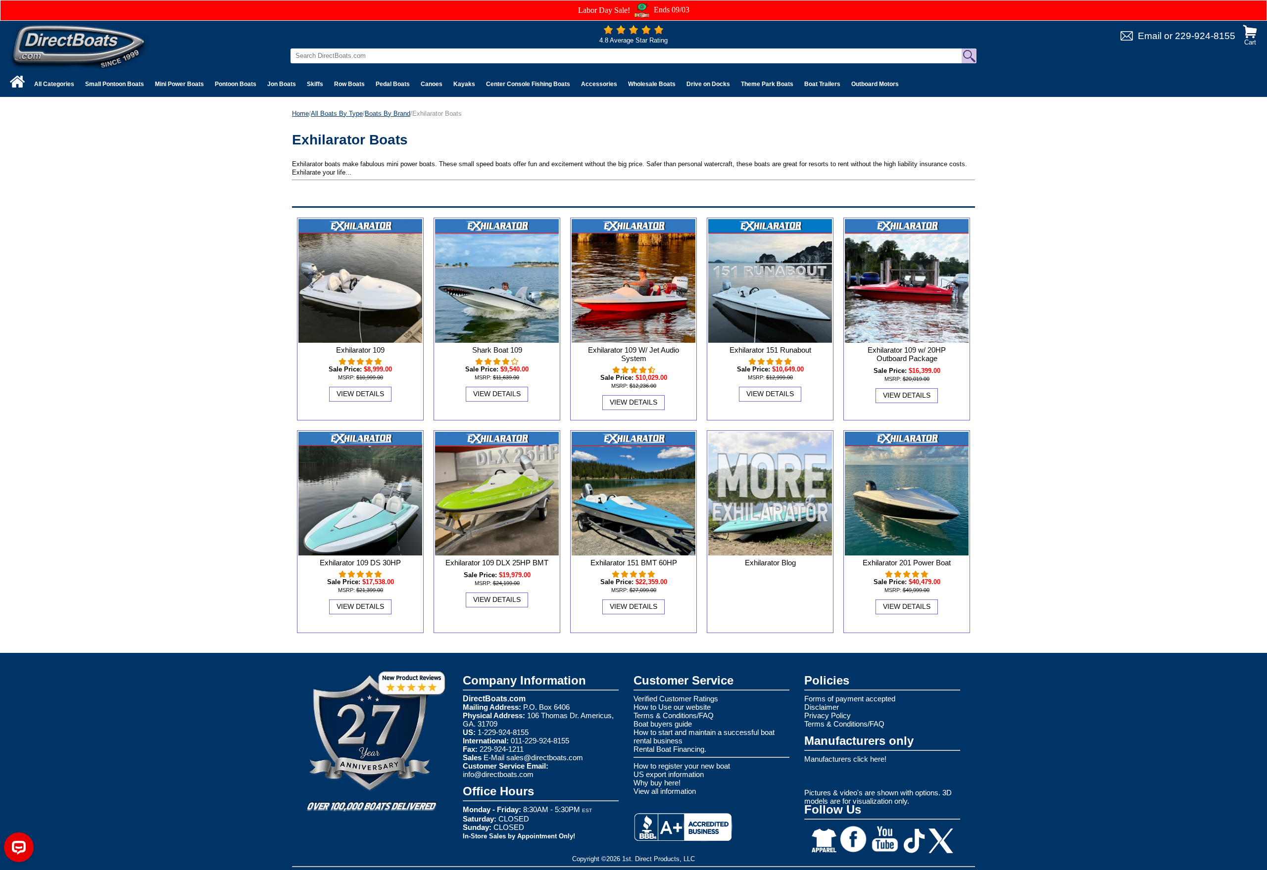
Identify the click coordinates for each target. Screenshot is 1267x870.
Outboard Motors (875, 84)
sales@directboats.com (544, 757)
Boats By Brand (387, 113)
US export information (669, 774)
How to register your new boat (682, 766)
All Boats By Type (337, 113)
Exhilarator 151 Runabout (770, 350)
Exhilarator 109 (360, 350)
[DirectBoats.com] (79, 46)
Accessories (599, 84)
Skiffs (315, 84)
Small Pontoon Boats (114, 84)
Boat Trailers (822, 84)
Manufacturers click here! (845, 759)
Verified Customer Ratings (676, 698)
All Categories (54, 84)
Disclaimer (821, 707)
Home (300, 113)
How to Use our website (672, 707)
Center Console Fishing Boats (528, 84)
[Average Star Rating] (633, 32)
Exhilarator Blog (770, 562)
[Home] (17, 81)
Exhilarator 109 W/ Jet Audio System (633, 354)
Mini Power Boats (179, 84)
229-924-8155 (1205, 36)
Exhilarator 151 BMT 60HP (633, 562)
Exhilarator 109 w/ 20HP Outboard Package (907, 354)
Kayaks (464, 84)
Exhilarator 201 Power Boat (907, 562)
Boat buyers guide (663, 724)
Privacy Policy (827, 715)
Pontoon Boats (235, 84)
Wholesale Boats (652, 84)
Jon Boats (281, 84)
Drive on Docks (708, 84)
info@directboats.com (498, 774)
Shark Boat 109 (497, 350)
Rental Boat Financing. (670, 749)
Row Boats (349, 84)
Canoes (431, 84)
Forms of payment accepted (849, 698)
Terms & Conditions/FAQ (674, 715)
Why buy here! (657, 782)
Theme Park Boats (767, 84)
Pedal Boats (393, 84)
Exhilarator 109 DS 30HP (360, 562)
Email (1150, 36)
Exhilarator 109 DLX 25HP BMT (496, 562)
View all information (665, 791)
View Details (360, 394)
